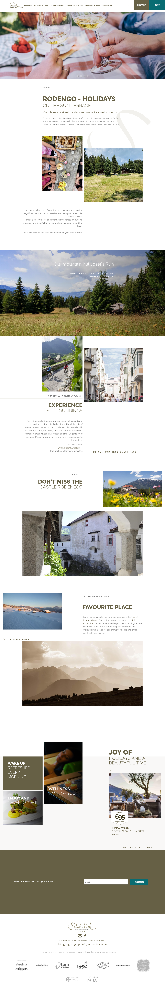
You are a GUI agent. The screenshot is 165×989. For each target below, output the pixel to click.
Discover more (18, 639)
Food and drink (57, 5)
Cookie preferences (98, 952)
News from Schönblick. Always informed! (33, 881)
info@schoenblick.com (94, 944)
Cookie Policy (81, 952)
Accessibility (71, 952)
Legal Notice (53, 952)
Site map (44, 952)
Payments (62, 952)
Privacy (89, 952)
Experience (107, 5)
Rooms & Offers (41, 5)
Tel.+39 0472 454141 (69, 944)
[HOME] (13, 5)
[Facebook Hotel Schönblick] (80, 935)
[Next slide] (159, 43)
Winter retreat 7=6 (126, 827)
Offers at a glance (137, 848)
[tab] (77, 76)
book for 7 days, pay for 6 (131, 830)
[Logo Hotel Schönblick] (82, 923)
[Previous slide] (5, 43)
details (115, 837)
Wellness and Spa (74, 5)
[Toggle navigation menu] (5, 5)
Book (157, 5)
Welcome (27, 5)
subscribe (139, 882)
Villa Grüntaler (92, 5)
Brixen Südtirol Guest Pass (70, 448)
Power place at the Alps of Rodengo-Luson (91, 275)
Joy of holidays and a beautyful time (127, 757)
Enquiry (141, 5)
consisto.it (120, 952)
